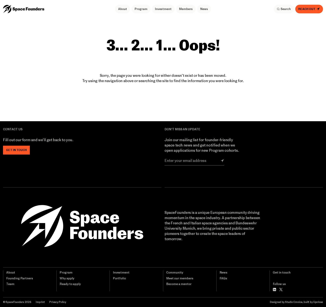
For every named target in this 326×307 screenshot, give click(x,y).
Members (186, 9)
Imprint (40, 302)
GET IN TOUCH (16, 150)
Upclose (318, 302)
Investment (163, 9)
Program (141, 9)
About (122, 9)
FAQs (223, 278)
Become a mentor (178, 284)
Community (174, 272)
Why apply (67, 278)
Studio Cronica (293, 302)
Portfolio (119, 278)
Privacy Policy (57, 302)
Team (10, 284)
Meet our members (179, 278)
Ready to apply (70, 284)
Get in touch (282, 272)
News (204, 9)
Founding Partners (19, 278)
